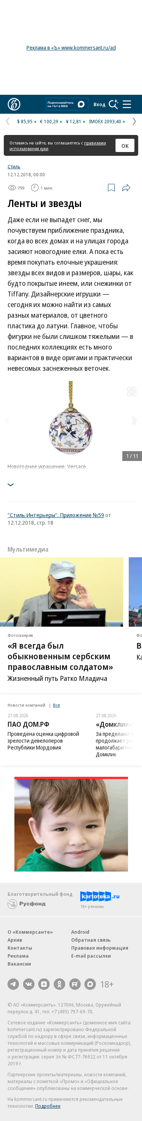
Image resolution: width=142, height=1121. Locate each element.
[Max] (90, 984)
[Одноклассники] (59, 984)
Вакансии (19, 963)
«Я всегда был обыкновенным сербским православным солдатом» (60, 656)
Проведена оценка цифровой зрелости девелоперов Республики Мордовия (43, 740)
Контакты (20, 947)
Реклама (18, 955)
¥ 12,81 (73, 121)
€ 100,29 (49, 121)
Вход (100, 104)
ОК (125, 145)
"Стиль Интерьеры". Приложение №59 (56, 515)
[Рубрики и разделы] (127, 104)
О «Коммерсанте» (30, 931)
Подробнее (48, 1105)
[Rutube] (75, 984)
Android (80, 931)
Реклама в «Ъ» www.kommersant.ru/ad (71, 47)
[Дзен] (44, 984)
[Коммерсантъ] (14, 104)
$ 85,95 (25, 121)
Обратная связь (91, 939)
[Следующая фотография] (134, 420)
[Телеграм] (13, 984)
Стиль (14, 166)
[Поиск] (113, 104)
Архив (15, 939)
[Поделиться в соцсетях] (126, 187)
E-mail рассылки (91, 955)
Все (56, 705)
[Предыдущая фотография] (7, 420)
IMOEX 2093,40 (105, 121)
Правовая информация (99, 947)
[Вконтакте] (28, 984)
